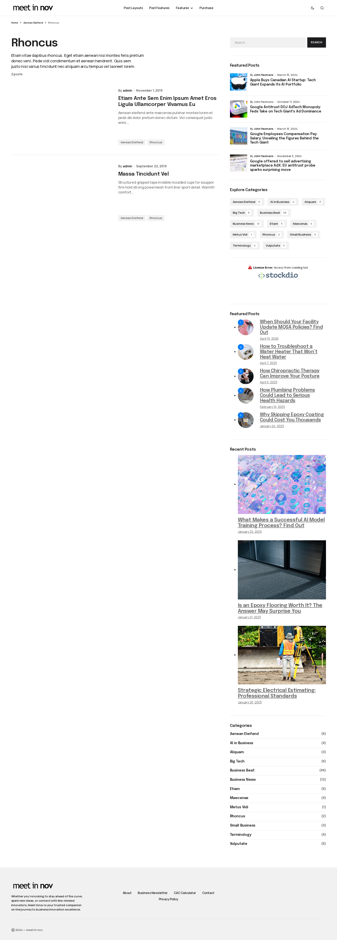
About (127, 893)
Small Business (303, 234)
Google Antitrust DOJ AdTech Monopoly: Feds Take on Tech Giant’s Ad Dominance (285, 109)
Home (14, 22)
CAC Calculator (185, 893)
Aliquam (313, 202)
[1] (246, 327)
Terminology (244, 245)
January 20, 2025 (250, 702)
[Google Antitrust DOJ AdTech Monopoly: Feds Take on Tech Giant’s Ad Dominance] (238, 109)
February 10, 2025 (272, 407)
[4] (246, 395)
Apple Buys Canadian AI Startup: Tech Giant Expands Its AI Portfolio (283, 82)
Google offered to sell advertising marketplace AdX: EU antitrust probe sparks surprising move (283, 166)
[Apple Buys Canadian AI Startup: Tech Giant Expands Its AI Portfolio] (238, 82)
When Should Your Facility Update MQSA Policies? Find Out (291, 327)
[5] (246, 420)
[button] (313, 8)
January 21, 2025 (249, 617)
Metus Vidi (242, 234)
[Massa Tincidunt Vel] (61, 192)
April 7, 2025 (268, 363)
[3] (246, 376)
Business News (246, 224)
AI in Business (282, 202)
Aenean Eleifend (33, 22)
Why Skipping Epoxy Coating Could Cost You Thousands (292, 417)
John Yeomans (263, 75)
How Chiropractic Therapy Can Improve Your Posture (289, 373)
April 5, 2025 (268, 382)
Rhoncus (156, 142)
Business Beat (273, 213)
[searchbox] (268, 42)
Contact (208, 893)
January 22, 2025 (250, 531)
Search (316, 42)
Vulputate (275, 245)
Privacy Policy (168, 899)
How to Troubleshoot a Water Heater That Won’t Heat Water (289, 352)
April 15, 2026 (269, 338)
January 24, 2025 (272, 426)
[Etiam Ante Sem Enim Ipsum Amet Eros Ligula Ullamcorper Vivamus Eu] (61, 117)
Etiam (276, 224)
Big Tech (241, 213)
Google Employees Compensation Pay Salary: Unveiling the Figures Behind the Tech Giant (284, 138)
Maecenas (302, 224)
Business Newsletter (153, 893)
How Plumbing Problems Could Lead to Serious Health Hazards (287, 395)
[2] (246, 351)
